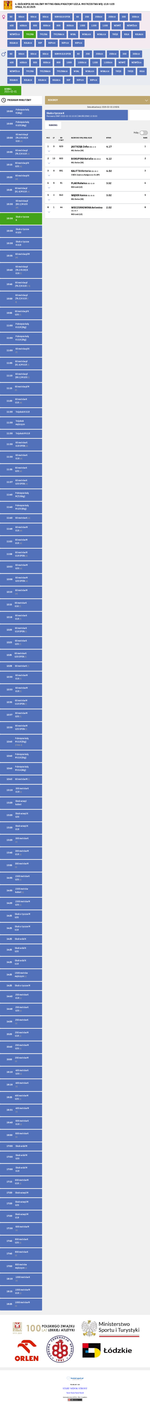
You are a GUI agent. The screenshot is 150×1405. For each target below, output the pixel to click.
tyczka (43, 34)
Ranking (53, 125)
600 (35, 25)
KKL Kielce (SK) (77, 150)
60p (40, 43)
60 (11, 16)
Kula (126, 34)
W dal (73, 34)
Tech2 (73, 1393)
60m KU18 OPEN (62, 16)
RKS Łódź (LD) (76, 187)
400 (12, 25)
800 (58, 25)
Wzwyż (117, 25)
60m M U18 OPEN (63, 53)
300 (124, 16)
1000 (82, 25)
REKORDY (53, 100)
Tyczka (29, 34)
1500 (93, 25)
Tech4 (82, 1393)
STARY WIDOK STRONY (75, 1388)
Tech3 (77, 1393)
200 (87, 16)
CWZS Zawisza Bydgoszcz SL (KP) (85, 174)
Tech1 (68, 1393)
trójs (115, 34)
